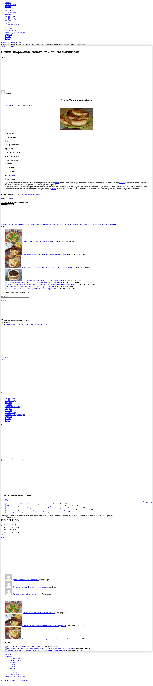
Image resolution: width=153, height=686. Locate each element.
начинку (122, 183)
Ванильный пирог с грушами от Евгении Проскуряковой (44, 254)
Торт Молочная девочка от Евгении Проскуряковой (42, 280)
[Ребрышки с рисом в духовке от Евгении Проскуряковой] (17, 648)
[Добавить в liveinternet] (50, 224)
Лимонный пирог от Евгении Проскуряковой (38, 289)
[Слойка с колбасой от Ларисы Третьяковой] (13, 241)
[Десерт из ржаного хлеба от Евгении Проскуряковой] (15, 508)
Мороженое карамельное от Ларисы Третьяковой (45, 506)
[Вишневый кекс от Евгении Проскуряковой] (12, 287)
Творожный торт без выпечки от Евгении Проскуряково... (52, 510)
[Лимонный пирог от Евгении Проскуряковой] (13, 289)
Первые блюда (10, 31)
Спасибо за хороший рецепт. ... (24, 594)
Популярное (147, 502)
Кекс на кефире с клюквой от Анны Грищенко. (23, 646)
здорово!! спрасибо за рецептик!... (26, 580)
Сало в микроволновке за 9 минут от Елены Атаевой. (45, 650)
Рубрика (8, 35)
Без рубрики (10, 17)
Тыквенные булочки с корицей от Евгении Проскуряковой (53, 284)
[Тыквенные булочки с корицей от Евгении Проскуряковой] (18, 284)
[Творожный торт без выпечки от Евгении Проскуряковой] (17, 510)
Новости (8, 500)
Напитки (8, 29)
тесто (57, 183)
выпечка (8, 21)
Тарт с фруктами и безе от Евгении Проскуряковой (40, 282)
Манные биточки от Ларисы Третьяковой (36, 504)
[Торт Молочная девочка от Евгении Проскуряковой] (13, 280)
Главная (8, 3)
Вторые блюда (10, 19)
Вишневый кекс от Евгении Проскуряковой (37, 287)
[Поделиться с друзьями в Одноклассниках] (77, 224)
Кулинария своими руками (11, 42)
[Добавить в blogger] (9, 224)
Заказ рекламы (10, 5)
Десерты (8, 23)
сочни (53, 189)
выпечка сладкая (27, 195)
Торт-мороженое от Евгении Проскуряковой (37, 512)
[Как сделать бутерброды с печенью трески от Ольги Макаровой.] (8, 594)
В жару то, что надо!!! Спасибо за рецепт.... (29, 587)
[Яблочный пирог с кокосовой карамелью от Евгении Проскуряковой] (13, 267)
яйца (13, 175)
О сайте (8, 7)
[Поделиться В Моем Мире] (105, 224)
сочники (38, 195)
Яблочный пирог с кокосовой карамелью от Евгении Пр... (44, 639)
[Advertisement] (68, 74)
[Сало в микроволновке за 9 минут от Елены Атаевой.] (14, 650)
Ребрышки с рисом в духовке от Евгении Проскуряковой (52, 648)
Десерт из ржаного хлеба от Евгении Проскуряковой (47, 508)
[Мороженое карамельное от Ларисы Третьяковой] (15, 506)
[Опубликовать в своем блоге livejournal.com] (29, 224)
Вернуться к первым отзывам (12, 324)
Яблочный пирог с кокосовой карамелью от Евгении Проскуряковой (48, 267)
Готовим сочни (11, 105)
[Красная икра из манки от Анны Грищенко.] (8, 580)
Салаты (8, 37)
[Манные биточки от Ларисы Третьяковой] (12, 504)
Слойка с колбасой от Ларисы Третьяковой (39, 241)
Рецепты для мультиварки (15, 33)
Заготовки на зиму (12, 25)
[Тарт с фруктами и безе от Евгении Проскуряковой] (12, 282)
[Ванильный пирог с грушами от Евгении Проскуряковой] (13, 254)
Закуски (8, 27)
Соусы (7, 39)
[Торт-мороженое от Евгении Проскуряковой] (12, 512)
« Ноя (3, 537)
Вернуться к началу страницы (35, 324)
